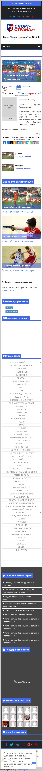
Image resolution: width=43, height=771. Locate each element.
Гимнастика (21, 412)
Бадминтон (21, 372)
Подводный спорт (21, 469)
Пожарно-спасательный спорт (21, 472)
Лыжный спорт (21, 444)
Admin (11, 86)
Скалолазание (21, 497)
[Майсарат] (5, 724)
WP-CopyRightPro (23, 770)
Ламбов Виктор (26, 610)
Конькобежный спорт (21, 437)
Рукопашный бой (21, 487)
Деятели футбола (11, 62)
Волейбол (21, 406)
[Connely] (5, 716)
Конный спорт (21, 434)
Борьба (20, 390)
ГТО (21, 553)
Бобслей (21, 384)
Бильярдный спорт (21, 381)
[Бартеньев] (13, 724)
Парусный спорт (21, 459)
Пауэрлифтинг (21, 462)
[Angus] (5, 709)
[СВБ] (27, 724)
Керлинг (21, 428)
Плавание (21, 465)
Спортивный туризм (21, 509)
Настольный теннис (21, 456)
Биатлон (21, 378)
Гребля (21, 422)
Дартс (21, 425)
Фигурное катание (21, 534)
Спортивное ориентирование (21, 506)
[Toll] (20, 709)
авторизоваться (8, 290)
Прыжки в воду (21, 475)
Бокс (21, 387)
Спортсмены (28, 62)
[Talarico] (13, 709)
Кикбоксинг (21, 431)
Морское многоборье (21, 450)
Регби (21, 484)
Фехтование (21, 531)
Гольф (21, 415)
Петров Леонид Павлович (15, 236)
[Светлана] (13, 716)
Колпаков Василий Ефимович (16, 266)
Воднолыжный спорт (21, 400)
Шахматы (21, 544)
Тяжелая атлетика (21, 528)
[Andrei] (20, 724)
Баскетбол (21, 375)
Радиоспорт (21, 481)
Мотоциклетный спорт (21, 453)
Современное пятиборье (21, 500)
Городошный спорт (21, 419)
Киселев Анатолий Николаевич (17, 207)
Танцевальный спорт (21, 515)
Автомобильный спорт (21, 365)
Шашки (21, 547)
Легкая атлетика (21, 440)
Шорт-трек (21, 550)
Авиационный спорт (21, 362)
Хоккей (20, 540)
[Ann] (34, 709)
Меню (8, 47)
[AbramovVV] (34, 724)
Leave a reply (29, 212)
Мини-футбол (21, 447)
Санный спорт (21, 490)
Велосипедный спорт (21, 394)
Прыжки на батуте (21, 478)
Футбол (21, 537)
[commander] (20, 716)
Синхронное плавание (21, 494)
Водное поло (21, 397)
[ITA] (34, 716)
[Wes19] (27, 716)
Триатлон (21, 522)
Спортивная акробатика (21, 503)
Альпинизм (21, 368)
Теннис (21, 519)
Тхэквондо (21, 525)
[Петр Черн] (27, 709)
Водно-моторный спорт (21, 403)
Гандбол (21, 409)
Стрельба (21, 512)
